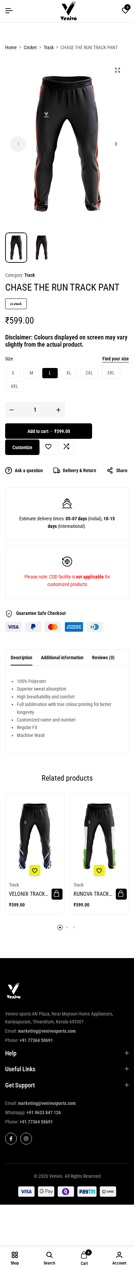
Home (11, 47)
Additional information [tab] (62, 657)
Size (9, 358)
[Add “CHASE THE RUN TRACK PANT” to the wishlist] (48, 447)
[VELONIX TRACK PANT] (35, 836)
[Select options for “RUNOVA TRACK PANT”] (121, 894)
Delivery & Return (79, 470)
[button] (125, 11)
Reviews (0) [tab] (103, 657)
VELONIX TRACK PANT (27, 894)
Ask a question (29, 470)
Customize (22, 447)
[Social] (11, 1138)
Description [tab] (21, 657)
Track (49, 47)
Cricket (30, 47)
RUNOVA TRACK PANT (91, 894)
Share (121, 470)
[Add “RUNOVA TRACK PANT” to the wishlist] (99, 870)
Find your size (115, 358)
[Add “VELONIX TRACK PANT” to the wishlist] (34, 870)
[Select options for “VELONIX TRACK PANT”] (57, 894)
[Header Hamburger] (9, 11)
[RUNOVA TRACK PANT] (99, 836)
